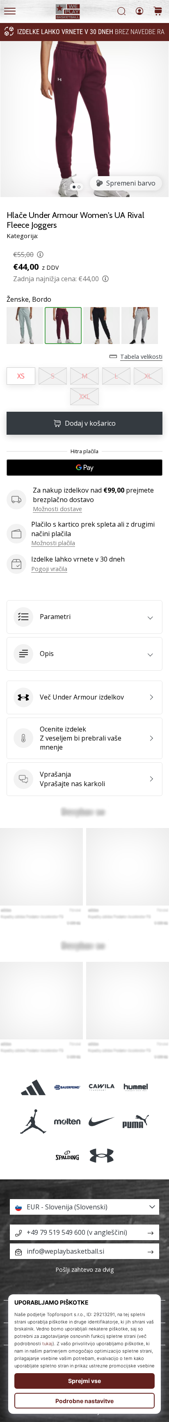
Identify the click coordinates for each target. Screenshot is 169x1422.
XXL (84, 396)
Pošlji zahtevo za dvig (84, 1269)
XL (148, 376)
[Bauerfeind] (67, 1087)
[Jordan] (33, 1121)
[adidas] (33, 1087)
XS (21, 376)
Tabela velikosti (141, 356)
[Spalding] (67, 1156)
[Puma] (136, 1121)
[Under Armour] (101, 1156)
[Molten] (67, 1121)
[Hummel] (136, 1087)
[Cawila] (101, 1087)
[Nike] (101, 1121)
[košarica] (158, 11)
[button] (84, 617)
